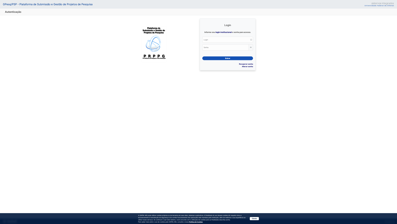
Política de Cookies (196, 222)
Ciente (254, 219)
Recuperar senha (246, 64)
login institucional (224, 32)
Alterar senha (247, 66)
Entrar (227, 58)
